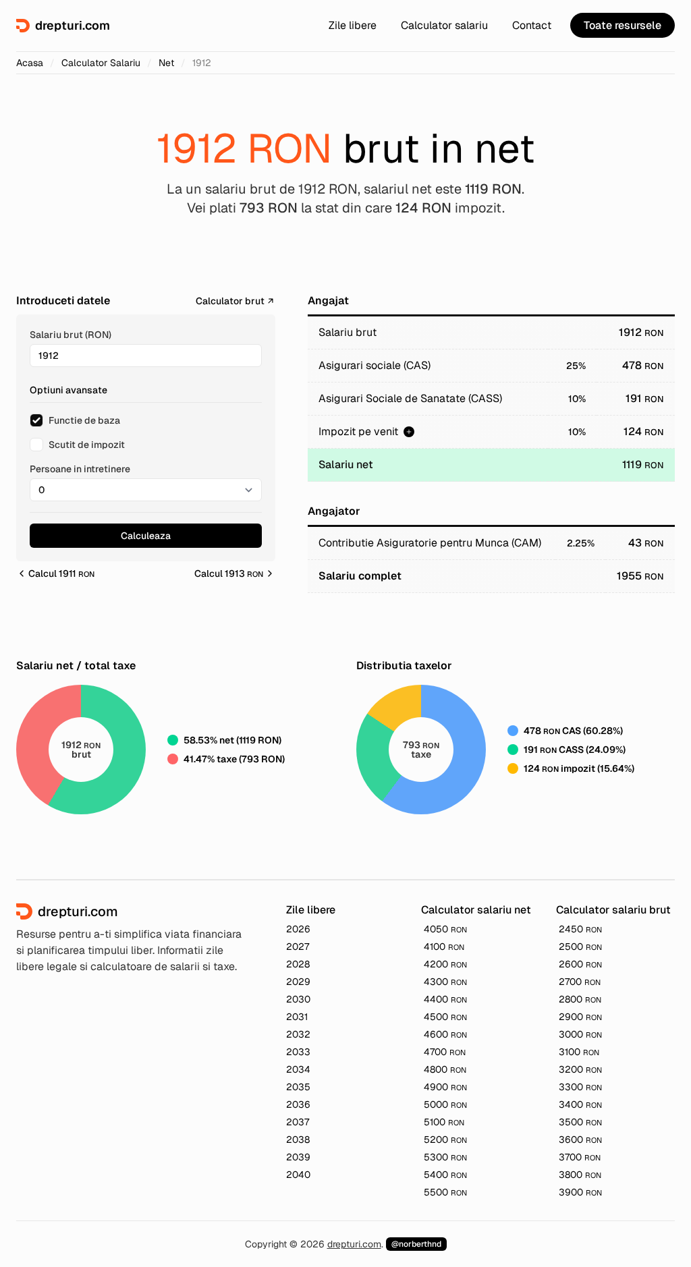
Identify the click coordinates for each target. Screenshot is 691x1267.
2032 (298, 1034)
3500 (580, 1122)
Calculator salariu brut (613, 910)
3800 (580, 1175)
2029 (298, 982)
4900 (445, 1087)
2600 (580, 964)
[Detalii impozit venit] (409, 431)
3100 (579, 1052)
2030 (298, 999)
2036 (298, 1104)
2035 (298, 1087)
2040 (298, 1175)
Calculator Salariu (100, 63)
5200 (445, 1139)
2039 (298, 1157)
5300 (445, 1157)
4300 (445, 982)
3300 (580, 1087)
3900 (580, 1192)
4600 (445, 1034)
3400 (580, 1104)
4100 (444, 946)
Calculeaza (146, 536)
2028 (298, 964)
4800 (445, 1069)
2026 (298, 929)
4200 (445, 964)
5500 (445, 1192)
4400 (445, 999)
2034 (298, 1069)
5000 (445, 1104)
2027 (297, 946)
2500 (580, 946)
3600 (580, 1139)
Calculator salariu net (476, 910)
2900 (580, 1017)
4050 (445, 929)
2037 (297, 1122)
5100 (444, 1122)
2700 (580, 982)
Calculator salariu (444, 25)
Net (166, 63)
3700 (580, 1157)
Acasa (29, 63)
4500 (445, 1017)
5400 (445, 1175)
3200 (580, 1069)
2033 (298, 1052)
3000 (580, 1034)
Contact (531, 25)
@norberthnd (416, 1244)
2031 (297, 1017)
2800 (580, 999)
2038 (298, 1139)
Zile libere (353, 25)
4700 (445, 1052)
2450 (580, 929)
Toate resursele (622, 25)
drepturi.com (354, 1244)
